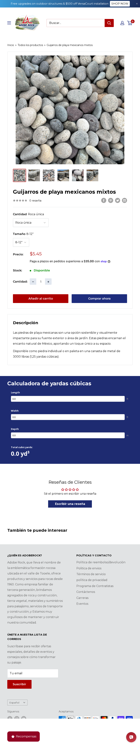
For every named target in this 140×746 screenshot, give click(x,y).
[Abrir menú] (9, 22)
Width (15, 410)
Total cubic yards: (22, 447)
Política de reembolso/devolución (100, 562)
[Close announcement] (137, 3)
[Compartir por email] (124, 200)
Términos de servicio (91, 574)
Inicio (10, 45)
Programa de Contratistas (94, 586)
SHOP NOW (119, 3)
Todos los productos (30, 45)
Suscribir (19, 684)
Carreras (82, 598)
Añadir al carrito (40, 298)
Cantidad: (20, 281)
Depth (15, 429)
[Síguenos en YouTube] (23, 718)
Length (15, 392)
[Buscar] (109, 23)
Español (14, 702)
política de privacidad (91, 580)
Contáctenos (85, 592)
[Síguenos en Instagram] (16, 718)
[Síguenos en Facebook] (9, 718)
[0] (129, 23)
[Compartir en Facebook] (103, 200)
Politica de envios (88, 568)
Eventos (82, 603)
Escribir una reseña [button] (70, 504)
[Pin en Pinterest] (110, 200)
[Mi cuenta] (122, 23)
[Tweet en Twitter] (117, 200)
